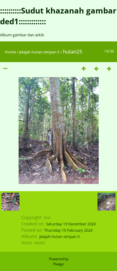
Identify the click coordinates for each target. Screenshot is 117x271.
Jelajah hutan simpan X (39, 52)
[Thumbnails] (83, 68)
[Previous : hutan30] (96, 68)
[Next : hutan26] (109, 68)
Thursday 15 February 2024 (68, 230)
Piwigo (58, 263)
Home (10, 52)
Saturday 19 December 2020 (71, 224)
